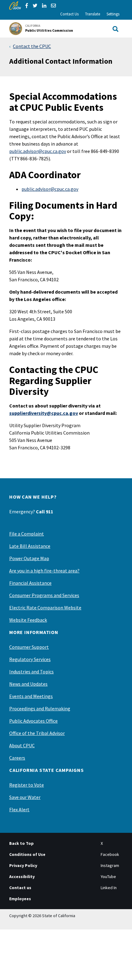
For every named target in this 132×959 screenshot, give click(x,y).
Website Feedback (28, 620)
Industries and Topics (31, 671)
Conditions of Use (27, 854)
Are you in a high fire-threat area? (44, 571)
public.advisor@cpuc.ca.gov (37, 151)
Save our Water (25, 797)
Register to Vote (26, 785)
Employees (20, 898)
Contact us (20, 887)
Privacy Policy (23, 865)
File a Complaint (26, 534)
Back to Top (21, 843)
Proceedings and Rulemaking (39, 708)
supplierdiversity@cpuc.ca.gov (43, 413)
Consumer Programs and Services (44, 595)
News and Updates (28, 684)
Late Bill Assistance (29, 546)
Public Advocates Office (33, 721)
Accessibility (22, 876)
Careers (17, 758)
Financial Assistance (30, 583)
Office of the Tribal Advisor (37, 733)
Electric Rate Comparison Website (45, 607)
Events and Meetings (31, 696)
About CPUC (22, 745)
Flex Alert (19, 809)
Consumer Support (29, 647)
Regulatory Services (30, 659)
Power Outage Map (29, 558)
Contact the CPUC (32, 46)
